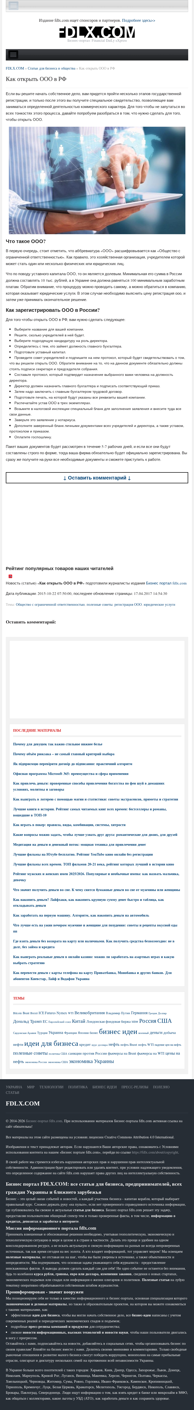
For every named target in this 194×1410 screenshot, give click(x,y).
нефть (114, 1044)
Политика (78, 1086)
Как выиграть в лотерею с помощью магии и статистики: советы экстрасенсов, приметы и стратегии (95, 799)
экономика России (36, 1062)
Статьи (12, 1092)
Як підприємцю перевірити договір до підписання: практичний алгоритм (72, 763)
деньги (156, 1032)
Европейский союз (59, 1022)
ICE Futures (47, 1012)
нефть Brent (128, 1044)
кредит (85, 1044)
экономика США (58, 1062)
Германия (139, 1012)
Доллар (162, 1013)
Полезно (161, 1086)
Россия (147, 1021)
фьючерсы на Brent (122, 1053)
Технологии (51, 1086)
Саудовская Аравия (24, 1033)
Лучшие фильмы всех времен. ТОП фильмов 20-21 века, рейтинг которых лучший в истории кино (93, 864)
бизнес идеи (118, 1031)
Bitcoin (17, 1013)
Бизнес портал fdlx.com (166, 582)
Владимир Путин (118, 1013)
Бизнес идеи (104, 1086)
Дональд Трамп (27, 1021)
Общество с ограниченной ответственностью (50, 604)
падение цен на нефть (168, 1045)
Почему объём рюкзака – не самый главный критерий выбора (63, 753)
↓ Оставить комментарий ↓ (97, 477)
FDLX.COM (23, 1103)
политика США (58, 1053)
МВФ (135, 1022)
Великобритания (90, 1012)
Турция (42, 1033)
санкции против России (87, 1053)
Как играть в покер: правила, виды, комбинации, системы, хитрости (69, 824)
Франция (70, 1033)
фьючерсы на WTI (150, 1053)
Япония (83, 1032)
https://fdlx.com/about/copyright (155, 1152)
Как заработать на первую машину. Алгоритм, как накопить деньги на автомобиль (81, 915)
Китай (78, 1020)
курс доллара (100, 1045)
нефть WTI (146, 1044)
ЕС (45, 1021)
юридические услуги (159, 604)
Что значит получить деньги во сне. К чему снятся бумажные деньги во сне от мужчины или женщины (96, 889)
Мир (31, 1086)
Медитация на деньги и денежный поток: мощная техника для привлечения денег (79, 844)
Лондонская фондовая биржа (108, 1021)
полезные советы (99, 604)
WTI (71, 1013)
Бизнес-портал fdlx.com (44, 1120)
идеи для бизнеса (51, 1043)
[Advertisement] (97, 524)
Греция (153, 1013)
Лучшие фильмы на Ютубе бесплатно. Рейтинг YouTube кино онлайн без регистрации (83, 854)
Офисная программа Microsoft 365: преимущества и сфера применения (71, 773)
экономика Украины (91, 1061)
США (164, 1020)
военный (143, 1033)
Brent (26, 1013)
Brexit (34, 1013)
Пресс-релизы (135, 1086)
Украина (55, 1032)
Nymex (62, 1012)
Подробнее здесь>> (138, 20)
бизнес (94, 1033)
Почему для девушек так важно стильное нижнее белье (57, 744)
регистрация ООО (128, 604)
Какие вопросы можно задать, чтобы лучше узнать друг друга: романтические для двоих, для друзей (95, 834)
